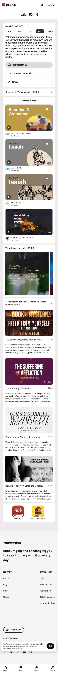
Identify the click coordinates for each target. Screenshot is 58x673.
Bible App (18, 518)
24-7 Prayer (15, 240)
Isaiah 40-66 (18, 202)
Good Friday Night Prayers (24, 237)
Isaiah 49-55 (18, 168)
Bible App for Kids (38, 518)
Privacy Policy (18, 648)
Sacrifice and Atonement (23, 133)
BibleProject (15, 136)
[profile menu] (51, 5)
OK (50, 646)
